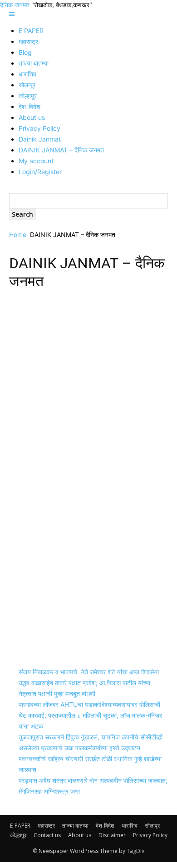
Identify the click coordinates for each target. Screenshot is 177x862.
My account (36, 161)
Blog (25, 52)
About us (32, 117)
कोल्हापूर (28, 95)
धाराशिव (27, 74)
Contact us (47, 835)
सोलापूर (27, 85)
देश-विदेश (29, 106)
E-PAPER (20, 825)
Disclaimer (112, 835)
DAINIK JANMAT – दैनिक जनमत (61, 150)
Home (17, 234)
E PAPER (31, 30)
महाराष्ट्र (28, 41)
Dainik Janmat (40, 139)
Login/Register (40, 171)
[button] (12, 14)
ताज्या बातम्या (34, 63)
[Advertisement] (88, 389)
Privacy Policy (39, 128)
